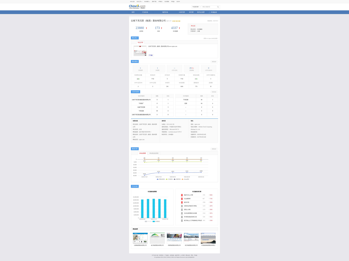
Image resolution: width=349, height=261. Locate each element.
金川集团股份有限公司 (157, 245)
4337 (174, 28)
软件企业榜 (200, 12)
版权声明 (177, 255)
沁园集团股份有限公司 (140, 245)
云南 (158, 31)
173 (157, 28)
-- (174, 68)
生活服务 (175, 31)
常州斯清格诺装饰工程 (190, 217)
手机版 (195, 255)
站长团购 (167, 1)
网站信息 (193, 25)
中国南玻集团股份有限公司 (208, 246)
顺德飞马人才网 (188, 195)
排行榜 (191, 12)
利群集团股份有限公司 (174, 245)
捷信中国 (186, 202)
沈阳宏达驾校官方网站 (190, 206)
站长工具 (139, 1)
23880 (140, 28)
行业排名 (145, 12)
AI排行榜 (182, 12)
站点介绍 (140, 42)
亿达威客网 (187, 198)
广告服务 (167, 255)
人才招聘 (182, 255)
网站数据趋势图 (154, 153)
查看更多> (214, 61)
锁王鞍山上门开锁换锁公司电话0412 (193, 221)
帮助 (192, 255)
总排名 (141, 31)
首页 (133, 12)
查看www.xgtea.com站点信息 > (211, 38)
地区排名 (165, 12)
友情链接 (172, 255)
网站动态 (188, 255)
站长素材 (146, 1)
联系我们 (161, 255)
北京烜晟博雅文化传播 (190, 213)
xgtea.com (169, 20)
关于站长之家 (155, 255)
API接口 (160, 1)
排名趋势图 (142, 153)
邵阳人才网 (187, 209)
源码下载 (154, 1)
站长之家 (132, 1)
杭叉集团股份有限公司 (191, 245)
